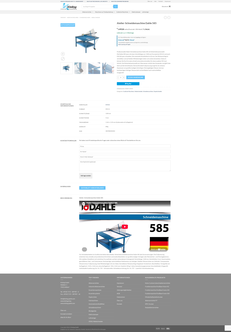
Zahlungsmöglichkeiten (124, 290)
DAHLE (108, 104)
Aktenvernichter (86, 12)
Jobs (155, 1)
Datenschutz (121, 297)
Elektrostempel (136, 12)
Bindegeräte (92, 311)
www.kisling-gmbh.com (67, 303)
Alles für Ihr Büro (65, 317)
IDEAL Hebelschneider (96, 321)
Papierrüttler (93, 297)
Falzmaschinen (93, 300)
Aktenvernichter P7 (151, 300)
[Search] (115, 6)
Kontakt (161, 1)
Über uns (150, 1)
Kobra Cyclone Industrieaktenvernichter (157, 283)
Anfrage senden (86, 175)
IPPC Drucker (149, 304)
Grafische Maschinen (122, 12)
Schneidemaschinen (85, 17)
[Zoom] (63, 59)
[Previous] (63, 41)
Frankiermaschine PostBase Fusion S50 (157, 293)
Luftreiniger (145, 12)
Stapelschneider (158, 91)
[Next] (110, 41)
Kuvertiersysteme (94, 293)
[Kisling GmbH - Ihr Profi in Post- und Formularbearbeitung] (69, 6)
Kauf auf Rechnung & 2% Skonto (97, 1)
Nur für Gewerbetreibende (120, 1)
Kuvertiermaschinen (95, 290)
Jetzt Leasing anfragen (124, 44)
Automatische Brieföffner (96, 304)
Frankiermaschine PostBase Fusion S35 (157, 290)
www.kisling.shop (65, 301)
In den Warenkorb (135, 77)
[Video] (63, 54)
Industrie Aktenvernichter (97, 286)
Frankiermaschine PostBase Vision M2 (157, 286)
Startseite (63, 17)
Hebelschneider (95, 17)
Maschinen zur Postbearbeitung (104, 12)
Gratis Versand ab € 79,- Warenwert (71, 1)
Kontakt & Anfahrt (66, 314)
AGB (118, 293)
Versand (119, 286)
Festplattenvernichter (152, 307)
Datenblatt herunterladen (92, 188)
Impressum (168, 1)
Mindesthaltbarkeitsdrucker (154, 297)
